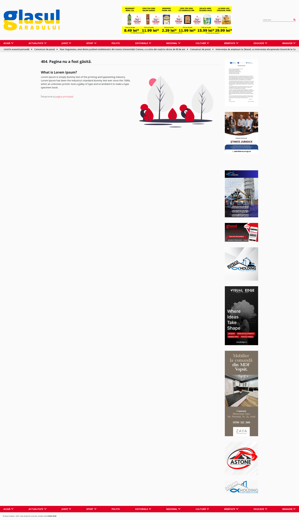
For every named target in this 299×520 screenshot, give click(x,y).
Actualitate (36, 43)
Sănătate (229, 43)
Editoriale (141, 43)
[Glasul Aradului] (47, 20)
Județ (65, 43)
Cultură (201, 43)
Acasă (7, 43)
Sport (89, 43)
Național (171, 43)
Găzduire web (42, 516)
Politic (116, 43)
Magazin (287, 43)
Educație (259, 43)
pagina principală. (64, 96)
